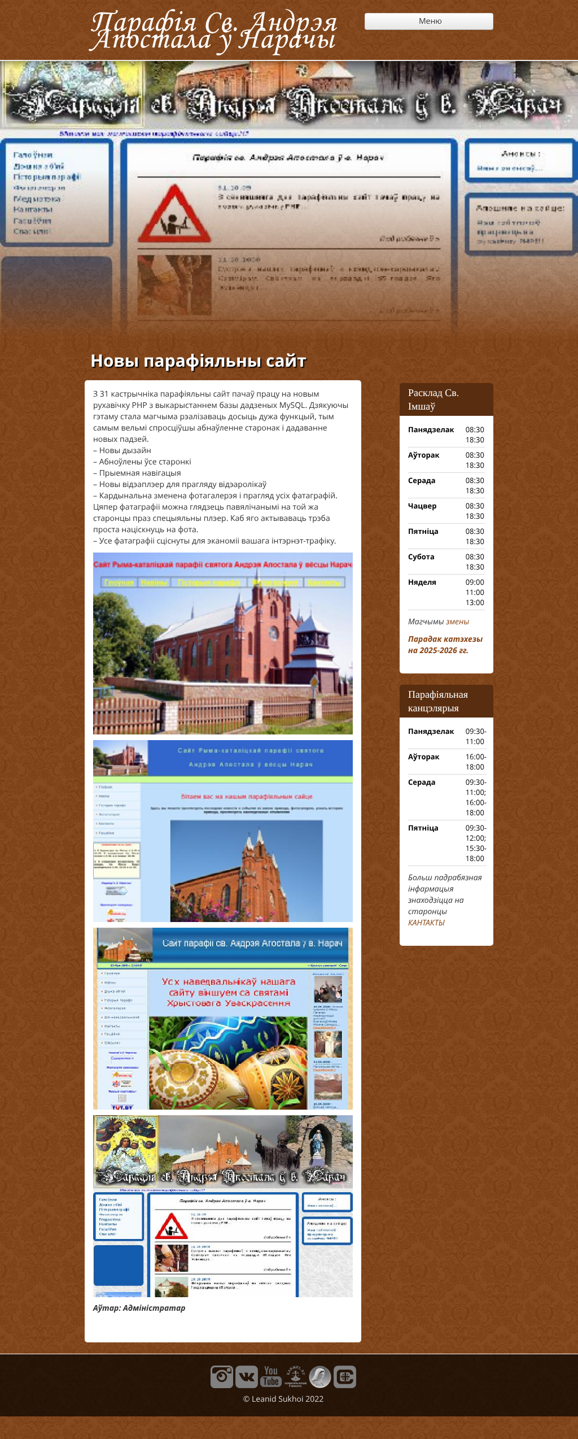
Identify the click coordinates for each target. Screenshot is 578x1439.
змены (457, 621)
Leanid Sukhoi (277, 1399)
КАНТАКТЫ (426, 923)
